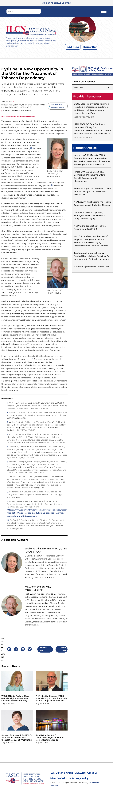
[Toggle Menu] (104, 11)
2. (7, 412)
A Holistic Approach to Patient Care (91, 266)
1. (7, 403)
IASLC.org (80, 773)
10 (32, 359)
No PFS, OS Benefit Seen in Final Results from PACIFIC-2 (90, 227)
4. (8, 434)
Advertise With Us (60, 778)
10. (8, 520)
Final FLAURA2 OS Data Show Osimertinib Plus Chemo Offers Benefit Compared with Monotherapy (89, 176)
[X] (82, 53)
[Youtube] (93, 53)
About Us (92, 773)
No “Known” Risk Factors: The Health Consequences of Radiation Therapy (92, 203)
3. (7, 422)
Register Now (90, 47)
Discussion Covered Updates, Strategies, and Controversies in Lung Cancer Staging (89, 215)
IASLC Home (73, 47)
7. (7, 476)
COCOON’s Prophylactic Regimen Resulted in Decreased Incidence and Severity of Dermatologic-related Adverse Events (91, 108)
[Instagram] (76, 53)
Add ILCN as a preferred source (57, 106)
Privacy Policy (80, 778)
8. (8, 492)
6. (8, 461)
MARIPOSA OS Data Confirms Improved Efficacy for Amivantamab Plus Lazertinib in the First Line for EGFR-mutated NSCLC (92, 129)
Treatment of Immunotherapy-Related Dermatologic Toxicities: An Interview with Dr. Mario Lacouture (92, 256)
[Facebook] (70, 53)
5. (7, 446)
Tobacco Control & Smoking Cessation (18, 117)
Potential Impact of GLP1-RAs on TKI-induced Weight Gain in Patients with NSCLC (92, 191)
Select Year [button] (78, 87)
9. (8, 501)
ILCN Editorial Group (61, 773)
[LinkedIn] (87, 53)
